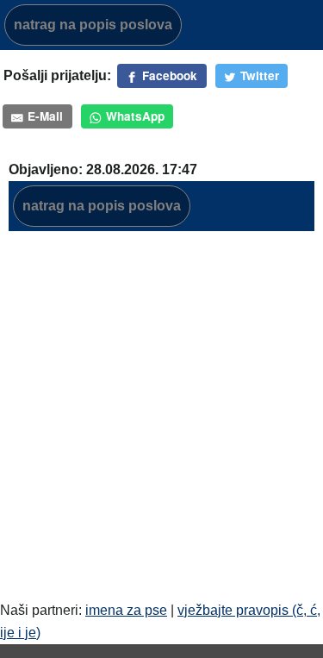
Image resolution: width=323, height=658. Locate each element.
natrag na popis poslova (93, 24)
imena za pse (126, 610)
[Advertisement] (161, 406)
